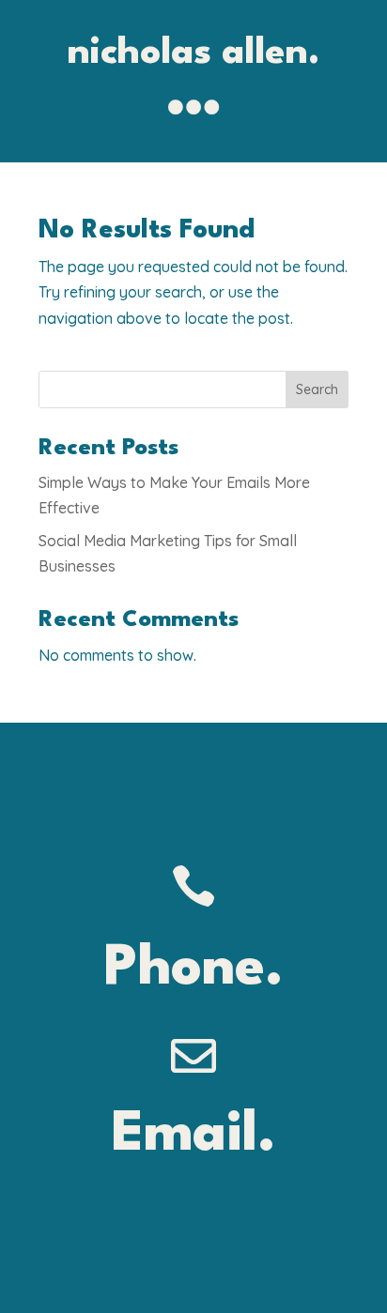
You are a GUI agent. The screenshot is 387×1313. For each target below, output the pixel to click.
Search (317, 389)
